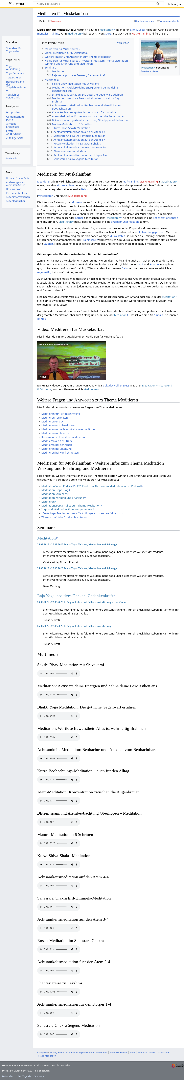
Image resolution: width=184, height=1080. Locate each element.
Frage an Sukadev (147, 1052)
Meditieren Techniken (54, 417)
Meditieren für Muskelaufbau (53, 344)
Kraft (140, 264)
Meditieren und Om (53, 421)
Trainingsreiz (90, 240)
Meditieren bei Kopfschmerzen (60, 452)
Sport (107, 33)
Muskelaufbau (149, 71)
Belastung (87, 189)
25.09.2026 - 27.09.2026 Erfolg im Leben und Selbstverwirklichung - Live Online (82, 602)
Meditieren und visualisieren (58, 425)
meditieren (74, 33)
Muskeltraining (141, 33)
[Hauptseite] (16, 21)
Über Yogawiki (24, 1076)
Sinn (133, 29)
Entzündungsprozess (151, 232)
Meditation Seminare (54, 494)
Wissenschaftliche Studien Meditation (64, 517)
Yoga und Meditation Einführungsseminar (66, 509)
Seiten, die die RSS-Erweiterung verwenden (72, 1052)
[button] (71, 360)
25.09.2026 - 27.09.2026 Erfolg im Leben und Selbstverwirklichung (74, 626)
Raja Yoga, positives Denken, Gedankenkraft (75, 595)
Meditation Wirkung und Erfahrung (62, 497)
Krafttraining (130, 181)
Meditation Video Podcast (57, 486)
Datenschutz (8, 1076)
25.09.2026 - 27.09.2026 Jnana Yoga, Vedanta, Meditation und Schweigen (77, 544)
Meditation (106, 29)
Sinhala (158, 315)
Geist (125, 268)
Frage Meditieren (118, 1052)
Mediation (120, 315)
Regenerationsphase (165, 218)
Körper (79, 218)
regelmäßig (44, 272)
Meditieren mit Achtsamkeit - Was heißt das (68, 429)
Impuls (41, 319)
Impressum (39, 1076)
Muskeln (77, 202)
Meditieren (43, 181)
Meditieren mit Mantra (55, 433)
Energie (154, 264)
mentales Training (48, 33)
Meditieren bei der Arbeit (56, 445)
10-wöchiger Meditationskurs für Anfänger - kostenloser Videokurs (82, 513)
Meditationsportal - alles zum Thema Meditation (70, 505)
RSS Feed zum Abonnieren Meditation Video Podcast (109, 486)
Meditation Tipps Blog (54, 490)
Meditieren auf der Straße (57, 441)
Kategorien (42, 1052)
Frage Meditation (47, 1055)
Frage (133, 1052)
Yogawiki (16, 3)
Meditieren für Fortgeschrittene (60, 413)
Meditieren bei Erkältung (56, 448)
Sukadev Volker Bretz (116, 385)
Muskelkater (117, 236)
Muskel (140, 29)
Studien (48, 243)
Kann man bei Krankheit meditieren (63, 437)
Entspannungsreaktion (125, 221)
